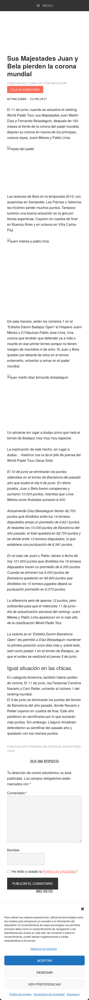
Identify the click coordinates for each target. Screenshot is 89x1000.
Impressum (73, 994)
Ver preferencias (44, 984)
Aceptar (44, 960)
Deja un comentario (25, 89)
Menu (48, 5)
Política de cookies (21, 994)
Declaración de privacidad (49, 994)
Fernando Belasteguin (44, 746)
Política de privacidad (60, 871)
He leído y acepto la (44, 871)
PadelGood (44, 31)
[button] (82, 909)
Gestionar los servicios (43, 948)
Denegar (45, 972)
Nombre (13, 850)
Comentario (17, 792)
